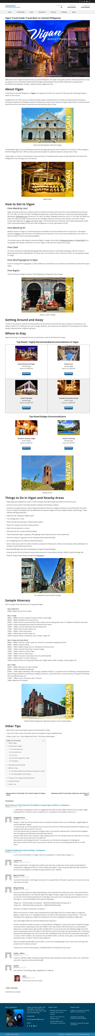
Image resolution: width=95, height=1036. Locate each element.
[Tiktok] (89, 1)
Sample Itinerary (14, 781)
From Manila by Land (17, 749)
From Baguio (14, 761)
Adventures (42, 12)
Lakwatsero (10, 6)
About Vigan (13, 743)
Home (9, 12)
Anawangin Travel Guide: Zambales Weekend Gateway (78, 1017)
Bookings (64, 12)
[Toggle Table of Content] (43, 740)
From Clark (14, 755)
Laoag (28, 221)
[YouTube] (87, 1)
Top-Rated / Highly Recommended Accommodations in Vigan (28, 771)
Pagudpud (40, 555)
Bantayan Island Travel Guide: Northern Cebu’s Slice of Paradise (58, 1012)
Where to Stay (13, 768)
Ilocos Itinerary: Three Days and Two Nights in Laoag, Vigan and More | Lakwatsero (37, 805)
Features (53, 12)
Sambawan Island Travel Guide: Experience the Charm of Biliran (70, 794)
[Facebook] (79, 1)
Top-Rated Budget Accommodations (21, 774)
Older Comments (12, 988)
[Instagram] (81, 1)
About (74, 12)
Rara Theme (75, 1034)
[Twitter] (84, 1)
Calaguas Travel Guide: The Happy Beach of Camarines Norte (80, 1011)
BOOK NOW (26, 373)
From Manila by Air (16, 752)
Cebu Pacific (80, 240)
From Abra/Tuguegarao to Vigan (20, 758)
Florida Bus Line (21, 216)
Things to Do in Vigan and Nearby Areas (21, 778)
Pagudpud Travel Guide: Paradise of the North (79, 1023)
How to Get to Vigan (15, 746)
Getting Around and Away (17, 765)
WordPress (87, 1034)
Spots (31, 12)
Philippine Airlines (66, 240)
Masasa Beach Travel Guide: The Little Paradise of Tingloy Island (25, 794)
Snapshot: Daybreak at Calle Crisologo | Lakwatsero (25, 850)
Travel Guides (21, 12)
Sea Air (17, 234)
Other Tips (12, 784)
